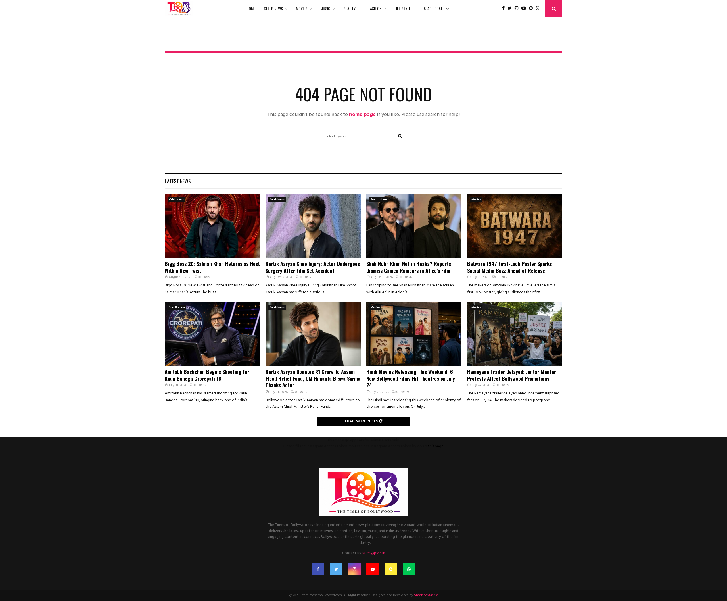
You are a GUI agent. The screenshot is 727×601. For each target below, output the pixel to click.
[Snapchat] (532, 8)
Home (250, 8)
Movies (301, 8)
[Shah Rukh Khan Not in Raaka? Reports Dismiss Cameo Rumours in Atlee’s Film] (413, 226)
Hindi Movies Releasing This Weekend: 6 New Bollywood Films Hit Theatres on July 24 (410, 378)
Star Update (434, 8)
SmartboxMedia (426, 595)
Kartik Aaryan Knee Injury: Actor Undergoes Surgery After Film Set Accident (313, 267)
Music (325, 8)
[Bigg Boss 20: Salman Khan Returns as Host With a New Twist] (212, 226)
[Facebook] (504, 8)
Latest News (178, 181)
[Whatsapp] (539, 8)
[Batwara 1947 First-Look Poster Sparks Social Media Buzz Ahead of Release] (514, 226)
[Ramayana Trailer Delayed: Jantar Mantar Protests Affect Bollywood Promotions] (514, 334)
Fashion (375, 8)
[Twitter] (511, 8)
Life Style (402, 8)
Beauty (349, 8)
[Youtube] (525, 8)
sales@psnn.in (373, 553)
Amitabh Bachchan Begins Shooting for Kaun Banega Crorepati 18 (207, 375)
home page (362, 115)
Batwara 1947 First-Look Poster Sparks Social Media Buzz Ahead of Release (509, 267)
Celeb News (273, 8)
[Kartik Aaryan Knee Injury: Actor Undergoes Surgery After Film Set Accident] (313, 226)
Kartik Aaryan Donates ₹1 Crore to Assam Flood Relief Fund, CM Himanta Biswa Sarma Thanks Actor (313, 378)
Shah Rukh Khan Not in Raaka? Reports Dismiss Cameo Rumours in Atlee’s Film (408, 267)
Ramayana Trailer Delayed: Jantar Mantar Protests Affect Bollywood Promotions (511, 375)
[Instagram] (518, 8)
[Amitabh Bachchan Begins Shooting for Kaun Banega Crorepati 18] (212, 334)
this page (436, 446)
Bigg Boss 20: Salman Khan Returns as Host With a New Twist (212, 267)
